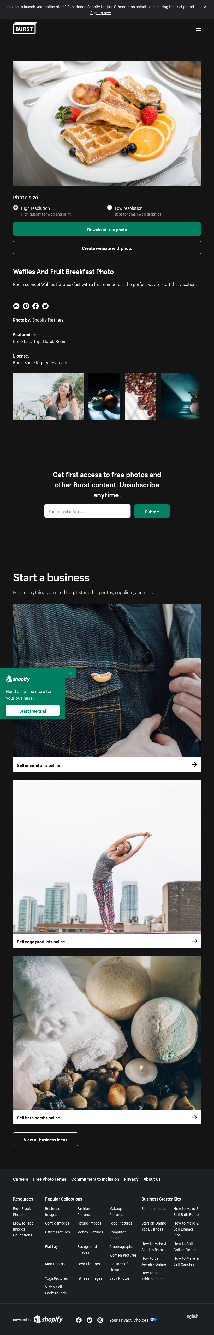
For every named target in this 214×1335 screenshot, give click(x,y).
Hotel (48, 340)
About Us (152, 1178)
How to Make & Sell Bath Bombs (187, 1211)
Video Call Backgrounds (56, 1289)
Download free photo (107, 228)
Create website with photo (107, 247)
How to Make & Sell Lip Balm (154, 1246)
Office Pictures (57, 1231)
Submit (152, 511)
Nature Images (89, 1223)
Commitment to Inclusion (95, 1178)
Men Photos (55, 1263)
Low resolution (128, 208)
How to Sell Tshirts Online (153, 1275)
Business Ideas (153, 1208)
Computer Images (117, 1234)
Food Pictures (120, 1223)
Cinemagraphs (121, 1246)
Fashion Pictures (84, 1211)
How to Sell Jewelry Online (153, 1261)
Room (61, 340)
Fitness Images (89, 1278)
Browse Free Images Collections (23, 1229)
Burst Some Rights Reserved (40, 362)
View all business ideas (45, 1139)
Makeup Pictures (116, 1211)
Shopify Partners (48, 319)
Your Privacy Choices (128, 1319)
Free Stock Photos (22, 1211)
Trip (37, 340)
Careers (20, 1178)
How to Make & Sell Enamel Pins (186, 1229)
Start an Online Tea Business (153, 1226)
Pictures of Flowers (118, 1266)
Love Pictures (88, 1263)
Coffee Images (57, 1223)
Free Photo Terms (49, 1178)
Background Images (87, 1249)
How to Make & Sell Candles (186, 1261)
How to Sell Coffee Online (185, 1246)
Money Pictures (90, 1231)
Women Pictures (123, 1255)
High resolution (35, 208)
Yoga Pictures (56, 1278)
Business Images (52, 1211)
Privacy (131, 1178)
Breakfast (22, 340)
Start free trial (32, 710)
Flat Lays (52, 1246)
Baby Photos (119, 1278)
